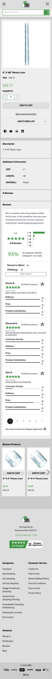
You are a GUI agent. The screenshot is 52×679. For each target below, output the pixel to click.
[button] (26, 121)
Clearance (7, 569)
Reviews (6, 646)
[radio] (37, 233)
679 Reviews (18, 243)
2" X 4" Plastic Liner (38, 478)
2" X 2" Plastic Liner (13, 478)
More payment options (26, 114)
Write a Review (26, 274)
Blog (4, 651)
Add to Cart (13, 473)
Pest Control (8, 617)
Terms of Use (34, 588)
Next (48, 472)
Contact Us (33, 569)
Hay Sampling (8, 574)
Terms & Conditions (37, 584)
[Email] (10, 131)
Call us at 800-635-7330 (26, 535)
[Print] (16, 131)
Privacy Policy (34, 593)
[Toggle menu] (4, 4)
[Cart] (48, 4)
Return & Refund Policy (38, 579)
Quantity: (8, 91)
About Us (6, 637)
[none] (26, 44)
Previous (4, 472)
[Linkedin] (22, 131)
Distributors (7, 641)
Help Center (34, 574)
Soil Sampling (8, 579)
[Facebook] (5, 131)
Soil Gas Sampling (10, 584)
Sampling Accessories (12, 613)
